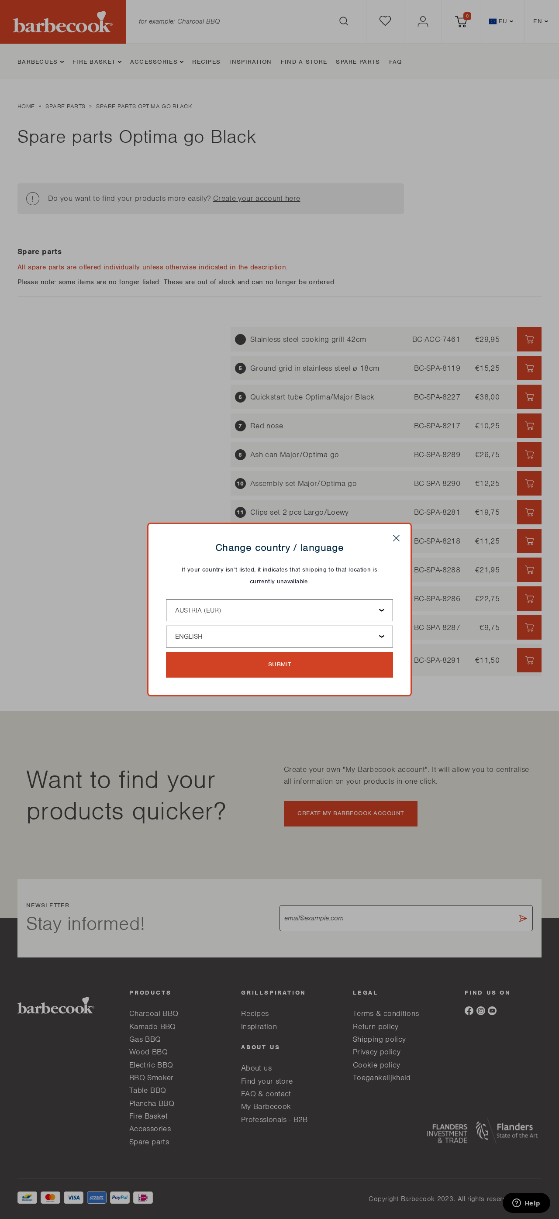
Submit (279, 664)
